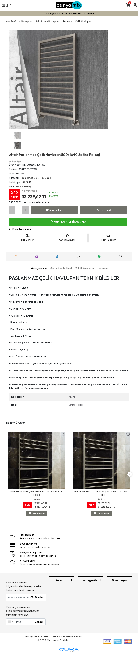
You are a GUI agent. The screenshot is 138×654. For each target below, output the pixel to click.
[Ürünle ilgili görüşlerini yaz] (58, 256)
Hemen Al (105, 210)
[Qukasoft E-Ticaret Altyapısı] (69, 650)
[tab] (38, 268)
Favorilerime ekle (21, 229)
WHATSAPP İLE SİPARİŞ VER (70, 221)
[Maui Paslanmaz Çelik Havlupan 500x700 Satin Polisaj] (36, 460)
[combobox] (10, 622)
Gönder (39, 597)
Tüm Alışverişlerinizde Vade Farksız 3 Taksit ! (69, 13)
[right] (130, 474)
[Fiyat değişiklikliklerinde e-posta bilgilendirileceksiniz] (100, 256)
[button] (16, 79)
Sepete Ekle (56, 210)
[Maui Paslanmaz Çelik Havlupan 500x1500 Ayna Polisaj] (101, 460)
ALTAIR (72, 396)
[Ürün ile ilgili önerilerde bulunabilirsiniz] (121, 256)
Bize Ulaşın (119, 580)
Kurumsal (61, 580)
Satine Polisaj (76, 404)
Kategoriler (90, 580)
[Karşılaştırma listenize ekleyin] (79, 256)
